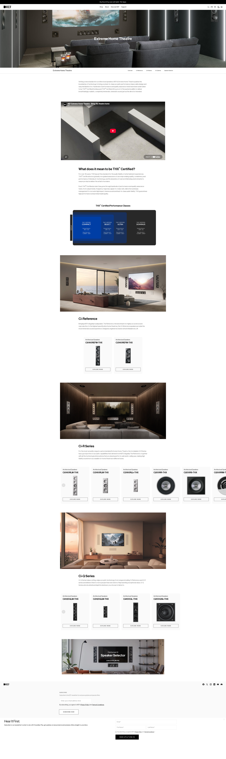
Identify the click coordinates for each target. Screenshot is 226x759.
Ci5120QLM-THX (70, 599)
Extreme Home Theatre (62, 70)
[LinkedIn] (214, 684)
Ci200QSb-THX (161, 599)
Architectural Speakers (92, 340)
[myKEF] (221, 7)
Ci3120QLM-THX (101, 599)
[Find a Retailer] (215, 7)
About (107, 7)
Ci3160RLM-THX (101, 472)
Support (123, 7)
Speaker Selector (168, 70)
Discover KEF (115, 7)
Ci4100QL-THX (130, 599)
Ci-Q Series (158, 70)
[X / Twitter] (207, 684)
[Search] (208, 7)
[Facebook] (203, 684)
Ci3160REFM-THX (124, 343)
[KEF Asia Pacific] (7, 7)
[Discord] (221, 684)
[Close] (128, 7)
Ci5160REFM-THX (93, 343)
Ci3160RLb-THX (131, 472)
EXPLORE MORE (98, 369)
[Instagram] (211, 684)
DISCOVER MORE (113, 660)
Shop (101, 7)
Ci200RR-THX (160, 472)
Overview (130, 70)
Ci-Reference (139, 70)
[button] (162, 485)
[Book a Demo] (212, 7)
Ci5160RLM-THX (70, 472)
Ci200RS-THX (190, 472)
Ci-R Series (149, 70)
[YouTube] (218, 684)
